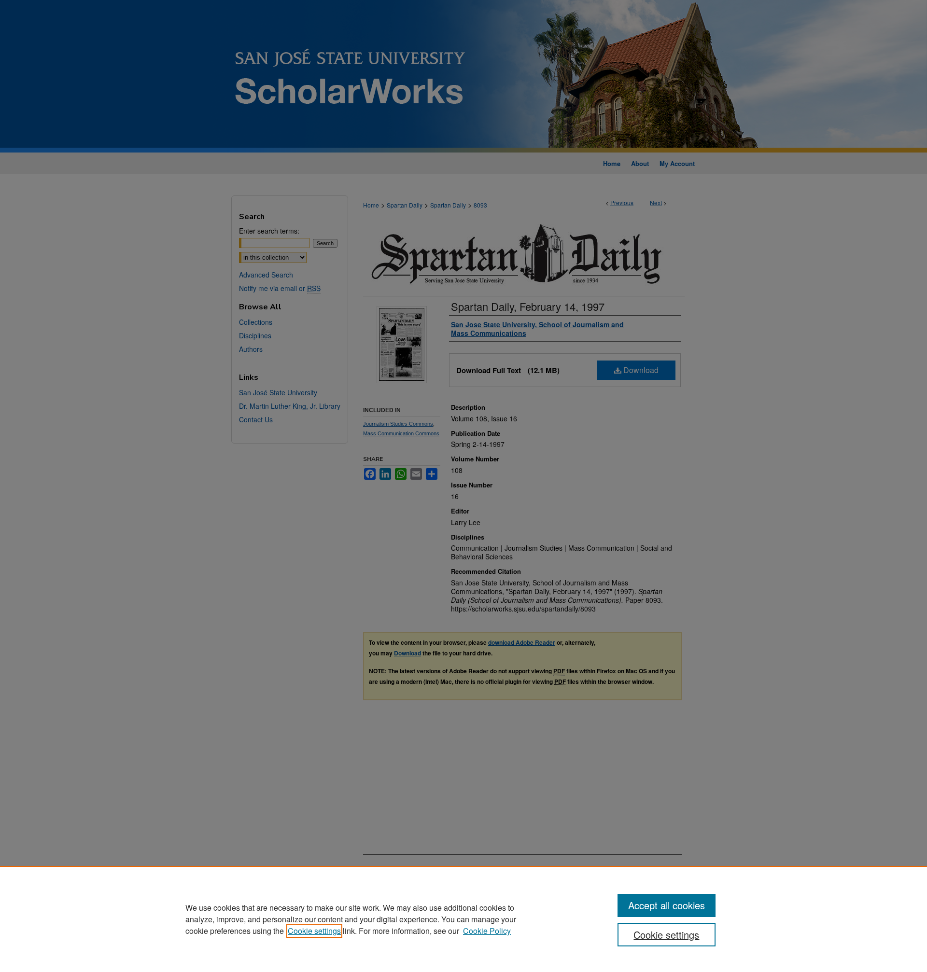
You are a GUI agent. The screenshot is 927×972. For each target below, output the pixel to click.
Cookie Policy (487, 930)
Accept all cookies (666, 905)
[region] (463, 919)
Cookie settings (314, 930)
